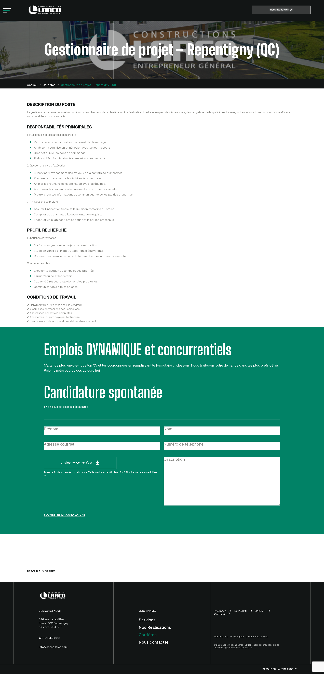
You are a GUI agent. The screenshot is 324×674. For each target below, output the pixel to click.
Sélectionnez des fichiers (102, 462)
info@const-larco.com (53, 647)
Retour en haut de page (278, 669)
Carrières (148, 634)
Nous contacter (154, 642)
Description (174, 459)
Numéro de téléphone (184, 444)
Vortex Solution (245, 647)
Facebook (220, 611)
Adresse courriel (59, 444)
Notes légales (237, 636)
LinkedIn (260, 611)
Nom (168, 429)
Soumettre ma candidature (64, 514)
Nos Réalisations (155, 627)
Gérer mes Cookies (258, 636)
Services (147, 620)
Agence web (230, 647)
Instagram (241, 611)
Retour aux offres (41, 571)
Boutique (220, 613)
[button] (7, 10)
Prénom (51, 429)
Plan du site (220, 636)
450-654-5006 (49, 638)
